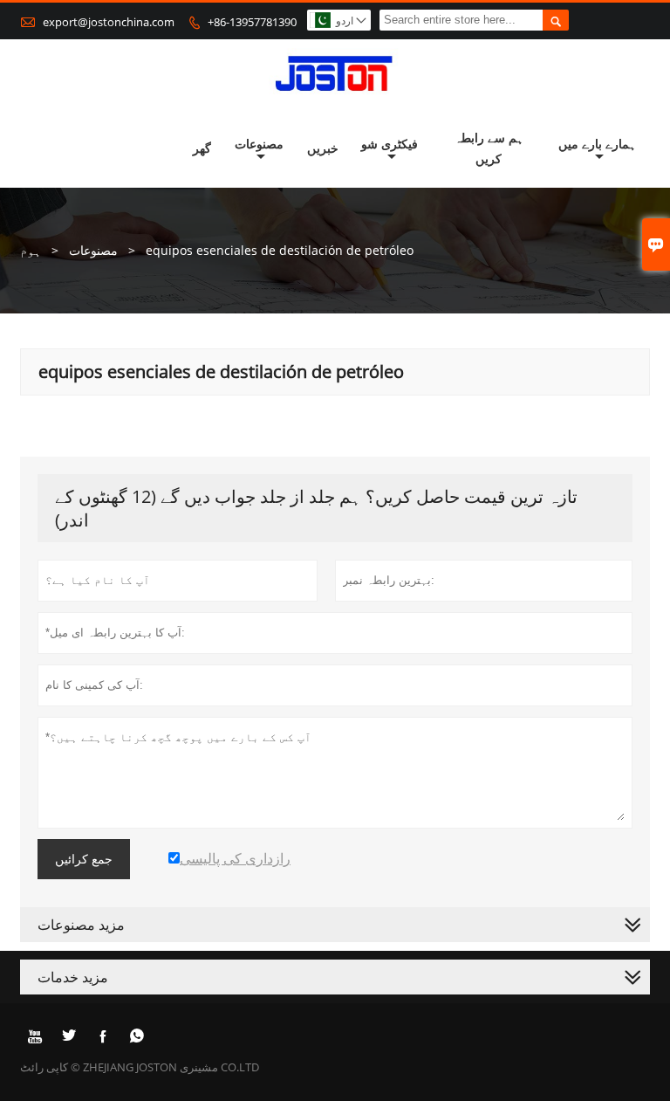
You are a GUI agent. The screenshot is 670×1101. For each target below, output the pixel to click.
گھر (202, 148)
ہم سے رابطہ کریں (489, 148)
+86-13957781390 (252, 22)
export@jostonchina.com (108, 22)
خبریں (322, 148)
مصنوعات (259, 143)
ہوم (30, 250)
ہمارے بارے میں (597, 143)
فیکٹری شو (389, 143)
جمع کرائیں (84, 859)
